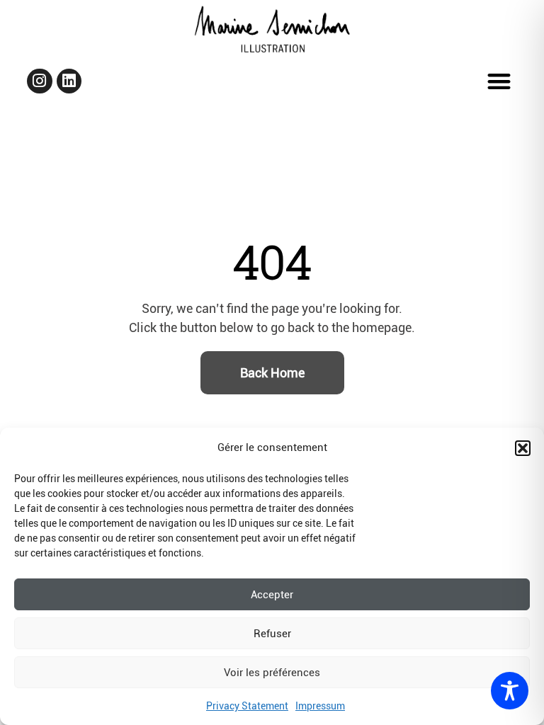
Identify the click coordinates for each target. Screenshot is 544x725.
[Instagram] (39, 81)
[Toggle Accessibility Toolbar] (509, 690)
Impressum (320, 706)
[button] (523, 448)
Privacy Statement (247, 706)
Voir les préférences (272, 672)
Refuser (272, 633)
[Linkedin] (69, 81)
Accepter (272, 594)
